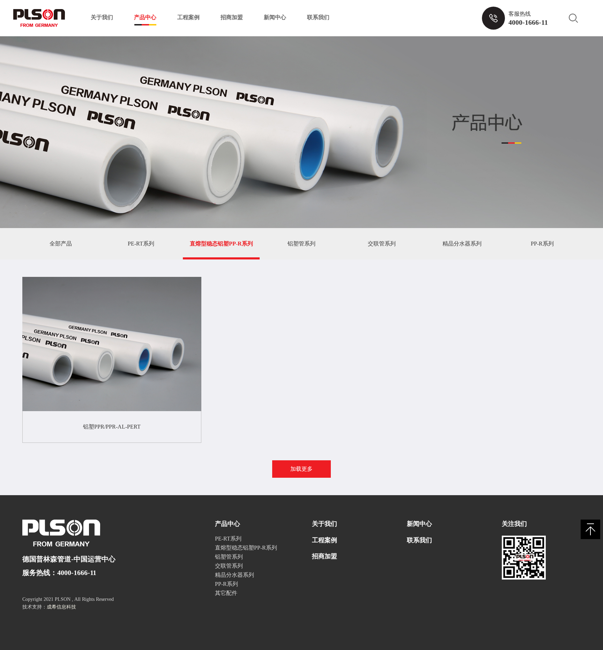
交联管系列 (382, 244)
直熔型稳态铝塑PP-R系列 (221, 244)
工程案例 (188, 17)
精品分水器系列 (462, 244)
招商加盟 (232, 17)
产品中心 (145, 17)
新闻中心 (275, 17)
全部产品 (61, 244)
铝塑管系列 (301, 244)
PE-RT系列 (141, 244)
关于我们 (102, 17)
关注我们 (514, 523)
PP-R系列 (542, 244)
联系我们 (318, 17)
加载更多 (301, 469)
